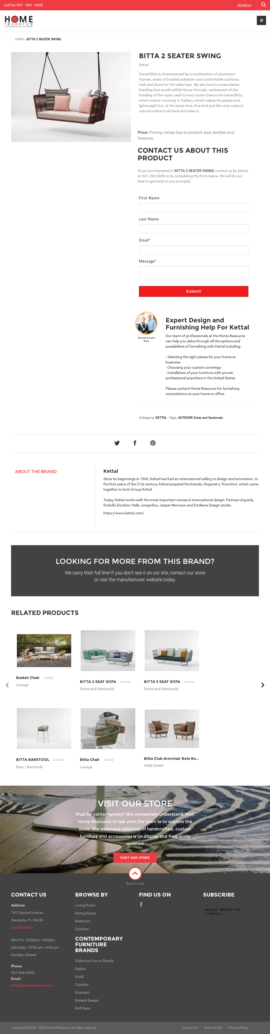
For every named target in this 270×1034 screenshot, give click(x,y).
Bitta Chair (97, 759)
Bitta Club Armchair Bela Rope (179, 758)
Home (19, 39)
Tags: (173, 418)
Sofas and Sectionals (208, 418)
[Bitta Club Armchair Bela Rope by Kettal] (172, 729)
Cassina (81, 984)
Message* (148, 261)
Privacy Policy (238, 1028)
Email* (145, 240)
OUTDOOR (185, 418)
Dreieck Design (87, 1000)
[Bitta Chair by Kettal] (108, 728)
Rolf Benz (83, 1008)
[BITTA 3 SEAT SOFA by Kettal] (172, 650)
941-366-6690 (153, 176)
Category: (147, 418)
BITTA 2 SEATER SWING (180, 56)
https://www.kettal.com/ (123, 513)
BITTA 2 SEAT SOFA (105, 681)
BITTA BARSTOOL (39, 759)
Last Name (149, 219)
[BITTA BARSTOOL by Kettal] (44, 728)
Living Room (85, 905)
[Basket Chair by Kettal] (44, 650)
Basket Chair (35, 677)
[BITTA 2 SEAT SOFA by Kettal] (108, 650)
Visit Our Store (135, 858)
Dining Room (85, 913)
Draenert (82, 992)
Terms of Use (213, 1028)
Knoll (79, 976)
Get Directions (22, 927)
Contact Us (28, 895)
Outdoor (82, 929)
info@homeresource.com (31, 985)
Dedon (80, 969)
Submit (193, 291)
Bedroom (82, 921)
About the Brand (36, 471)
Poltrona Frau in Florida (94, 961)
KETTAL (161, 418)
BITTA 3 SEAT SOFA (169, 681)
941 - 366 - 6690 (30, 5)
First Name (149, 198)
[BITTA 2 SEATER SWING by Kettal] (71, 97)
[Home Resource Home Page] (19, 21)
